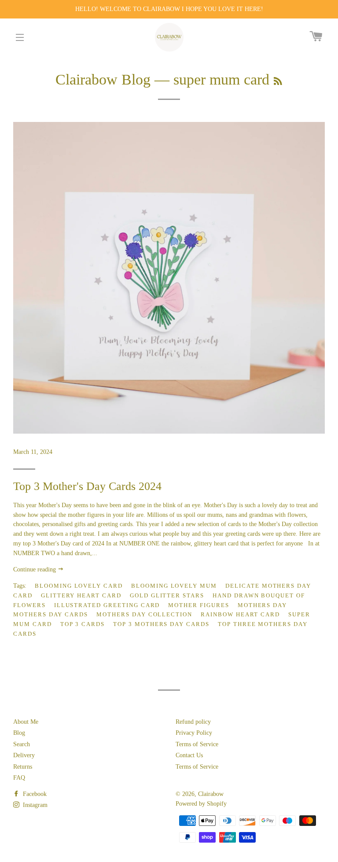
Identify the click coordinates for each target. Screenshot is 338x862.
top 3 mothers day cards (161, 624)
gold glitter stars (167, 595)
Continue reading (35, 569)
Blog (19, 732)
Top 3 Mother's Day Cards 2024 (87, 486)
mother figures (198, 605)
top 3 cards (82, 624)
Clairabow (211, 794)
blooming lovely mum (174, 585)
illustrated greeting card (107, 605)
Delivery (24, 755)
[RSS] (278, 81)
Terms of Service (197, 744)
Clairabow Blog (103, 79)
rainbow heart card (240, 614)
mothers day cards (50, 614)
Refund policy (193, 721)
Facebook (34, 794)
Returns (22, 766)
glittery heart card (81, 595)
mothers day (262, 605)
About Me (25, 721)
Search (21, 744)
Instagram (34, 805)
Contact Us (189, 755)
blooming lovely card (79, 585)
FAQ (19, 777)
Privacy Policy (194, 732)
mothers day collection (144, 614)
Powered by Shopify (201, 803)
